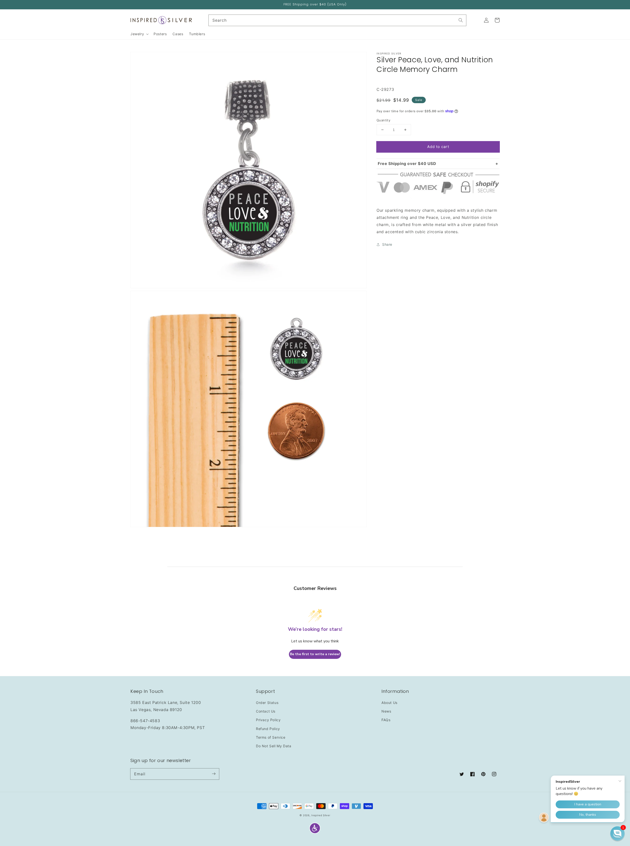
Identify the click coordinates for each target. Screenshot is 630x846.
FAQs (385, 720)
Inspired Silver (321, 815)
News (386, 711)
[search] (337, 20)
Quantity (383, 120)
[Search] (460, 20)
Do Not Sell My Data (273, 746)
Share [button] (387, 244)
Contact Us (265, 711)
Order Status (267, 702)
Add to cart (438, 146)
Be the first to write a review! (315, 654)
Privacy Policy (268, 720)
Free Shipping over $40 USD (407, 163)
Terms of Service (270, 737)
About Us (389, 702)
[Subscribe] (213, 773)
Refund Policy (268, 729)
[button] (314, 828)
